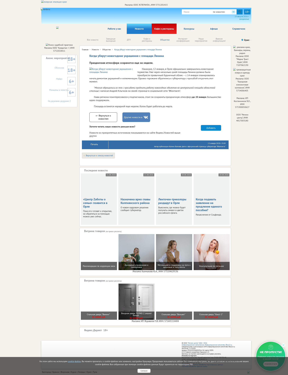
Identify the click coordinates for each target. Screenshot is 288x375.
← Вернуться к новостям (103, 117)
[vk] (146, 117)
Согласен (144, 371)
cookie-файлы (74, 361)
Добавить (211, 128)
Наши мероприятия (201, 39)
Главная (85, 49)
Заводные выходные (111, 39)
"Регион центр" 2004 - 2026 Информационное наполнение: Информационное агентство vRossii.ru (207, 344)
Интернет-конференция (183, 39)
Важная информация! (219, 39)
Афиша (214, 28)
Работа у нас (114, 28)
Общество (165, 39)
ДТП (129, 39)
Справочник (238, 28)
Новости (139, 28)
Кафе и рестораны (164, 28)
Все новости (92, 39)
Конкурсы (189, 28)
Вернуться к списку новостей (99, 155)
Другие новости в (133, 117)
